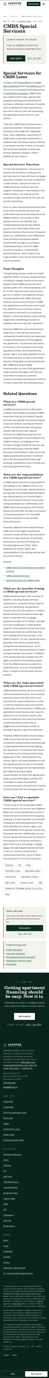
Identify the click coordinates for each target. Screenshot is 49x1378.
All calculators (9, 1226)
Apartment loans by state (18, 961)
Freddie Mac (8, 1107)
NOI (5, 1171)
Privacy (6, 1355)
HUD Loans (13, 1068)
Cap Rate (7, 1165)
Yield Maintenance (11, 1182)
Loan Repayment (10, 1187)
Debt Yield (7, 1177)
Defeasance (8, 1215)
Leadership (8, 1251)
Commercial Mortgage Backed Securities (23, 888)
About (5, 1240)
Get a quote (34, 4)
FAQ (19, 865)
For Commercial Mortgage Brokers (18, 1273)
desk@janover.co (10, 1087)
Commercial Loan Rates (13, 1140)
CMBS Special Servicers (18, 576)
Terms (14, 1355)
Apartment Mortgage (12, 1154)
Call (13, 1374)
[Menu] (44, 4)
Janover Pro (27, 1068)
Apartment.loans (32, 871)
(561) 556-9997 (34, 58)
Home (5, 16)
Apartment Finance (29, 877)
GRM (5, 1204)
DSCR (6, 1160)
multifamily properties (17, 93)
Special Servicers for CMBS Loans (23, 580)
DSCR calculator (14, 950)
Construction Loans (11, 1129)
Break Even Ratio (10, 1193)
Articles (14, 16)
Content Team (25, 21)
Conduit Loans (26, 882)
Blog (28, 865)
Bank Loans (8, 1118)
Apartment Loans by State (14, 1268)
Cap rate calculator (15, 953)
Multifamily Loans (28, 1062)
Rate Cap (7, 1221)
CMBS (40, 882)
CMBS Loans (10, 882)
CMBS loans (35, 86)
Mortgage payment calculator (21, 957)
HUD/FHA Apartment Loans (15, 1113)
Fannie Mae (23, 82)
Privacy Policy (17, 1304)
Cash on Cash (9, 1199)
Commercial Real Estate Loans (15, 1065)
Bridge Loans (8, 1135)
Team (5, 1246)
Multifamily (10, 877)
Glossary (9, 865)
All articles (11, 964)
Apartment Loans (12, 871)
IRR (5, 1209)
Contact (6, 1257)
